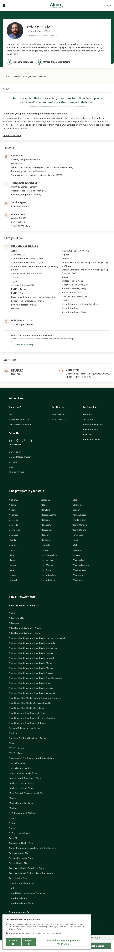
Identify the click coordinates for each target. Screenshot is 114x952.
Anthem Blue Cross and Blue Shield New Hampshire (35, 678)
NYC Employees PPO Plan (22, 813)
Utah (74, 544)
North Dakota (48, 579)
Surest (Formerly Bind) (21, 858)
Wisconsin (77, 574)
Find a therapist (59, 414)
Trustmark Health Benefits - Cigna (26, 868)
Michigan (45, 519)
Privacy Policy (16, 929)
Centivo (13, 733)
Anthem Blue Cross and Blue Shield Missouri (31, 668)
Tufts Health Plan (18, 878)
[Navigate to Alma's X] (31, 441)
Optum (12, 823)
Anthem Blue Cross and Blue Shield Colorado (32, 642)
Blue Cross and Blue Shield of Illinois (27, 713)
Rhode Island (79, 519)
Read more (12, 54)
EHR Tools (88, 434)
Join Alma (88, 419)
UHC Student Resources (21, 883)
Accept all (13, 942)
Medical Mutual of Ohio (21, 803)
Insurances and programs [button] (24, 245)
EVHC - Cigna (16, 753)
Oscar (12, 828)
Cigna (11, 743)
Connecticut (15, 529)
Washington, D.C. (81, 564)
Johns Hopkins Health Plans (23, 773)
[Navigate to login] (109, 6)
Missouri (45, 534)
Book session (97, 945)
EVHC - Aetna (16, 748)
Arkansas (13, 514)
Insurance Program (93, 424)
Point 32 (13, 838)
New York (46, 569)
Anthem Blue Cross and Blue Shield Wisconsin (32, 693)
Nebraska (45, 544)
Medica (12, 798)
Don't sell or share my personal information (63, 942)
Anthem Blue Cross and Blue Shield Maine (30, 663)
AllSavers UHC (16, 617)
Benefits (87, 414)
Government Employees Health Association (31, 758)
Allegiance (14, 622)
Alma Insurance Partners (22, 605)
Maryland (45, 509)
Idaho (11, 554)
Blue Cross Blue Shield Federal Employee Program (35, 698)
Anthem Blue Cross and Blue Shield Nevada (31, 673)
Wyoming (77, 579)
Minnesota (46, 524)
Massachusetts (48, 514)
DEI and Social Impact (20, 456)
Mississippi (46, 529)
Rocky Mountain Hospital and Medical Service (32, 848)
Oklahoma (77, 504)
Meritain (13, 808)
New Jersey (47, 559)
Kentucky (14, 579)
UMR (11, 888)
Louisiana (45, 499)
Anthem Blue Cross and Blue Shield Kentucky (32, 657)
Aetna (12, 612)
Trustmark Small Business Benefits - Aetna (31, 873)
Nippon (12, 818)
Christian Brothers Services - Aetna (27, 738)
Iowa (11, 569)
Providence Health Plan (21, 843)
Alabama (13, 499)
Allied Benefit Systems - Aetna (25, 627)
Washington (78, 559)
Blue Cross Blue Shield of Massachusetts (30, 703)
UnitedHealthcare (18, 898)
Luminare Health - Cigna (21, 788)
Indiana (12, 564)
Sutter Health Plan (18, 863)
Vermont (76, 549)
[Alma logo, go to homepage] (56, 6)
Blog (11, 466)
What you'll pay (30, 76)
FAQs (12, 414)
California (13, 519)
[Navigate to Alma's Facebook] (17, 441)
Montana (45, 539)
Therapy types (16, 471)
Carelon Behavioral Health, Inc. (24, 728)
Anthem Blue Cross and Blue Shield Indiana (31, 652)
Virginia (76, 554)
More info (43, 76)
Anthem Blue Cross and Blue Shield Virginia (31, 688)
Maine (44, 504)
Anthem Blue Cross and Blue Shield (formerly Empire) (37, 637)
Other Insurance (17, 912)
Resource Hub (90, 429)
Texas (75, 539)
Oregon (76, 509)
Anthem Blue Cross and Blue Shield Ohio (29, 683)
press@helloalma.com (20, 424)
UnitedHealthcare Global (21, 903)
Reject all (29, 942)
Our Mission (15, 451)
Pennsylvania (79, 514)
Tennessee (77, 534)
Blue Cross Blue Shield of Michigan (26, 708)
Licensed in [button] (17, 369)
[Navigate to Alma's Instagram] (23, 441)
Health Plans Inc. (17, 763)
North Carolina (48, 574)
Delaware (13, 534)
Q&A (7, 76)
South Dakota (79, 529)
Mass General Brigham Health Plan (26, 793)
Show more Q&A (12, 135)
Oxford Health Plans (19, 833)
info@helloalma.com (19, 419)
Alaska (12, 504)
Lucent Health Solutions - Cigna (25, 778)
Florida (12, 539)
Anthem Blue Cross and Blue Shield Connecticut (33, 647)
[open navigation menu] (4, 5)
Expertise (16, 76)
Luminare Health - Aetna (21, 783)
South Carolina (79, 524)
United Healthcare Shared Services (27, 893)
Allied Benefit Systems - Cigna (24, 632)
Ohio (74, 499)
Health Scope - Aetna (20, 768)
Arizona (13, 509)
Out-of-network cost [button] (22, 320)
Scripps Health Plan (19, 853)
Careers (13, 461)
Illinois (12, 559)
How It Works (58, 419)
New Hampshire (49, 554)
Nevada (44, 549)
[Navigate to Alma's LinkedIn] (10, 441)
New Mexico (47, 564)
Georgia (13, 544)
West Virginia (79, 569)
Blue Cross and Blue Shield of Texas (27, 723)
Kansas (12, 574)
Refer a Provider (91, 439)
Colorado (13, 524)
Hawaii (12, 549)
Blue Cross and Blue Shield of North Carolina (32, 718)
